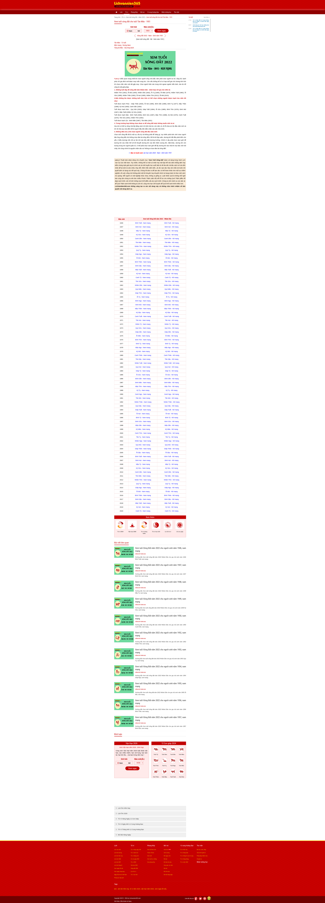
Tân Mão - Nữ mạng (171, 242)
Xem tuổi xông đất (131, 17)
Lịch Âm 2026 (122, 813)
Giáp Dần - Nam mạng (143, 332)
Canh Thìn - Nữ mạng (171, 433)
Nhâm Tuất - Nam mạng (143, 363)
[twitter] (201, 900)
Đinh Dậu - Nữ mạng (172, 266)
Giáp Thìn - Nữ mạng (171, 293)
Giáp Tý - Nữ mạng (171, 371)
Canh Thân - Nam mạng (143, 355)
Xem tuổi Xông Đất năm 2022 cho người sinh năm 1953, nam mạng (160, 651)
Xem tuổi (149, 855)
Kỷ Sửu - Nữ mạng (171, 235)
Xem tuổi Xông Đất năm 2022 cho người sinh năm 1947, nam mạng (160, 566)
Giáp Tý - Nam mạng (143, 371)
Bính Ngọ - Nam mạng (142, 301)
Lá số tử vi (133, 871)
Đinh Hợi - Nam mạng (143, 227)
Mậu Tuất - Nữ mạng (172, 270)
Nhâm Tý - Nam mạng (142, 324)
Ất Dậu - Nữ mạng (171, 452)
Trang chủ (117, 17)
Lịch (121, 12)
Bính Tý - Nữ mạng (171, 417)
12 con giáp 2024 (135, 859)
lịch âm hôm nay (123, 889)
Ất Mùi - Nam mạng (142, 258)
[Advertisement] (180, 4)
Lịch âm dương (118, 852)
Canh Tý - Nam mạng (143, 277)
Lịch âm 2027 (117, 862)
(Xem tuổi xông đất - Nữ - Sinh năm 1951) (150, 39)
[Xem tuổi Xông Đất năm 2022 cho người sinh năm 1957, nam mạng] (124, 726)
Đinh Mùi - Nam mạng (143, 305)
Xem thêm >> (207, 17)
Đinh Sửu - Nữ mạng (172, 421)
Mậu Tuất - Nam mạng (142, 270)
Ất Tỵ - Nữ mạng (171, 297)
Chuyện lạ (199, 859)
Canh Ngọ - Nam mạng (143, 394)
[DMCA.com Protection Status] (209, 900)
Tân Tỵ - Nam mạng (143, 437)
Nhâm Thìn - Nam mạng (143, 246)
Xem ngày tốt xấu (118, 868)
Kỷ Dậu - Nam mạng (143, 312)
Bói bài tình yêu (167, 862)
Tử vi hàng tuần (184, 852)
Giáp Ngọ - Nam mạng (143, 254)
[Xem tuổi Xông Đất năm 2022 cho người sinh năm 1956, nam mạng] (124, 709)
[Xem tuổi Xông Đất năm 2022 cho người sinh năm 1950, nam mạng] (124, 625)
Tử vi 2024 (133, 862)
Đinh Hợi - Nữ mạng (171, 227)
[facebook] (196, 900)
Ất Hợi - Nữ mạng (172, 414)
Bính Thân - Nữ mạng (171, 262)
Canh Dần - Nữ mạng (171, 238)
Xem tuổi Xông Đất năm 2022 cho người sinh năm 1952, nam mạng (160, 634)
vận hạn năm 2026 (147, 889)
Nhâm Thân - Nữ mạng (171, 402)
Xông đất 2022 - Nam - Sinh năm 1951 (150, 36)
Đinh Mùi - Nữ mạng (171, 305)
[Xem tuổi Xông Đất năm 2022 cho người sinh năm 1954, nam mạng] (124, 676)
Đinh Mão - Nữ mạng (171, 382)
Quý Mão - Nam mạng (142, 289)
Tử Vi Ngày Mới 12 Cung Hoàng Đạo (130, 824)
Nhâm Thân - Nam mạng (143, 402)
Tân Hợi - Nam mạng (143, 320)
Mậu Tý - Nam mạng (143, 231)
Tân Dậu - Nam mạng (143, 359)
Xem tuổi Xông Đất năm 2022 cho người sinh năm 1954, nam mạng (160, 668)
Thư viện (176, 12)
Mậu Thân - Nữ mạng (171, 308)
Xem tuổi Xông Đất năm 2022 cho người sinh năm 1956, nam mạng (160, 701)
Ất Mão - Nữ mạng (171, 336)
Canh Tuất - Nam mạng (143, 316)
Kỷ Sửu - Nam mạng (143, 235)
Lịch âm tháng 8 (118, 865)
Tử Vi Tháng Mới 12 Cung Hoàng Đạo (131, 829)
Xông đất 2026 (134, 868)
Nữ (139, 31)
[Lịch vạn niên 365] (127, 5)
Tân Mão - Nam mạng (143, 242)
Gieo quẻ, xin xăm (168, 865)
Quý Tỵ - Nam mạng (143, 250)
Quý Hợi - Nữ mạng (171, 367)
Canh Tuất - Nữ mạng (171, 316)
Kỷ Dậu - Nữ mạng (171, 312)
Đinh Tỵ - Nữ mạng (171, 343)
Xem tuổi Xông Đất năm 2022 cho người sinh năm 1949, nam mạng (160, 600)
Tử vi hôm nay (183, 849)
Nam (130, 31)
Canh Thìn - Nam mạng (143, 433)
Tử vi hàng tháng (184, 859)
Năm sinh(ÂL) (148, 27)
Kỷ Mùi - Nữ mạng (171, 351)
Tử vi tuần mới (134, 852)
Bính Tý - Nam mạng (143, 417)
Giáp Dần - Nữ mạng (172, 332)
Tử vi (126, 12)
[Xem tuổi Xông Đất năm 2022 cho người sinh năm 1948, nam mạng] (124, 591)
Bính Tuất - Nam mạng (143, 223)
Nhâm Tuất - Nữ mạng (171, 363)
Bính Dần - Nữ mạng (172, 379)
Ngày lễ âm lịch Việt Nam (120, 874)
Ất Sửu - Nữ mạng (171, 375)
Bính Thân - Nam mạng (143, 262)
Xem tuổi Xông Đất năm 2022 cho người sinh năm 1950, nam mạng (160, 617)
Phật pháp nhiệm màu (202, 855)
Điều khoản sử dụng (126, 901)
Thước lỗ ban (150, 852)
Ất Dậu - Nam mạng (143, 452)
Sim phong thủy (151, 862)
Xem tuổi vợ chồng (152, 859)
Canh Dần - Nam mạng (143, 238)
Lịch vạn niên (117, 849)
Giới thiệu (117, 901)
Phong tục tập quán (119, 877)
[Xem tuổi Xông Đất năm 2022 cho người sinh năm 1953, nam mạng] (124, 659)
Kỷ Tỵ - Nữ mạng (171, 390)
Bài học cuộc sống (201, 849)
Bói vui (142, 12)
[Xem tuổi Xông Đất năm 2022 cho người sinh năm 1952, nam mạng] (124, 642)
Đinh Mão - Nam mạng (143, 382)
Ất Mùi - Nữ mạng (172, 258)
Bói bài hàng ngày (168, 874)
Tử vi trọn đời (134, 874)
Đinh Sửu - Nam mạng (143, 421)
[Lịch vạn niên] (116, 12)
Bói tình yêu (167, 871)
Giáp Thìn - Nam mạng (143, 293)
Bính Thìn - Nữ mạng (171, 340)
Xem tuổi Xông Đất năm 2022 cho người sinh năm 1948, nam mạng (160, 583)
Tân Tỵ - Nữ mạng (171, 437)
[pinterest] (205, 900)
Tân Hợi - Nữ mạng (171, 320)
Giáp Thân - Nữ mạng (171, 449)
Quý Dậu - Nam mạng (143, 406)
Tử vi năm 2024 (184, 862)
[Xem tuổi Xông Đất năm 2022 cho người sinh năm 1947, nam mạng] (124, 574)
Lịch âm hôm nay (118, 855)
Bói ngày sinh (167, 855)
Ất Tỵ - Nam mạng (143, 297)
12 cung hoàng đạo (153, 12)
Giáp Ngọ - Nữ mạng (172, 254)
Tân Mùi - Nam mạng (143, 398)
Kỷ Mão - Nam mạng (143, 429)
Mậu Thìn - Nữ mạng (172, 386)
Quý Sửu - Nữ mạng (171, 328)
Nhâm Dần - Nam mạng (143, 285)
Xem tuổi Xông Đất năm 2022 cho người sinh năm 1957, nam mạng (160, 718)
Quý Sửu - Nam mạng (143, 328)
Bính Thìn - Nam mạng (143, 340)
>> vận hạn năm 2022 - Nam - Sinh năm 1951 (150, 153)
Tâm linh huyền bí (201, 852)
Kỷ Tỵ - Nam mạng (143, 390)
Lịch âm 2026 (117, 859)
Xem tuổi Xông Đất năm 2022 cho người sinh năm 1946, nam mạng (160, 549)
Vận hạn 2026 (134, 865)
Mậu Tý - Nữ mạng (171, 231)
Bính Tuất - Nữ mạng (171, 223)
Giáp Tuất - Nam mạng (143, 410)
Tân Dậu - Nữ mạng (171, 359)
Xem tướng (166, 852)
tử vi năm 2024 (135, 889)
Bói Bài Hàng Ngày (124, 835)
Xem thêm (150, 517)
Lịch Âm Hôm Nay (124, 808)
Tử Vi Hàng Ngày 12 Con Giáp (128, 819)
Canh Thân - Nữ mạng (171, 355)
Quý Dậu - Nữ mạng (171, 406)
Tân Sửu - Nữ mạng (171, 281)
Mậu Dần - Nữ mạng (171, 425)
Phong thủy (134, 12)
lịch (115, 889)
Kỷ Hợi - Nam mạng (143, 273)
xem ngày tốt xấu (160, 889)
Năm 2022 (142, 17)
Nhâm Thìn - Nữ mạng (171, 246)
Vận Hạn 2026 (131, 743)
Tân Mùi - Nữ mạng (171, 398)
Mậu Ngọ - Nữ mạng (171, 347)
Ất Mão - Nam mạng (143, 336)
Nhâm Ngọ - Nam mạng (143, 441)
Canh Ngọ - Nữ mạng (171, 394)
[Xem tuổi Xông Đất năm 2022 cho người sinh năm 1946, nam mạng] (124, 557)
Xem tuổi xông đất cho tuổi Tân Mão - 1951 (159, 17)
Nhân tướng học (166, 12)
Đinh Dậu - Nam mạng (142, 266)
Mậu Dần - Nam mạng (142, 425)
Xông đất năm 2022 (140, 554)
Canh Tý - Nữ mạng (171, 277)
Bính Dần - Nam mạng (142, 379)
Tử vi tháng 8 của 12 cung (186, 855)
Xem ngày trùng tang (119, 871)
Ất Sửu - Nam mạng (143, 375)
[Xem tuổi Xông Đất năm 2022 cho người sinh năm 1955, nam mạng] (124, 692)
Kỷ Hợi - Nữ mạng (171, 273)
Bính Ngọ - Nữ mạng (172, 301)
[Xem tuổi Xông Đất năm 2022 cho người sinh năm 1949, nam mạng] (124, 608)
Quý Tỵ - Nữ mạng (171, 250)
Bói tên (165, 868)
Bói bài (165, 859)
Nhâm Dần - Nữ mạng (171, 285)
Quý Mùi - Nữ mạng (171, 445)
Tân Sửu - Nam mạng (143, 281)
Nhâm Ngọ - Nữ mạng (171, 441)
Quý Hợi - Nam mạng (143, 367)
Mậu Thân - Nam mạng (143, 308)
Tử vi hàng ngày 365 (136, 849)
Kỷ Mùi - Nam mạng (143, 351)
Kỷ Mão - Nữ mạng (171, 429)
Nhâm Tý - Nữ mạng (171, 324)
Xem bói (166, 849)
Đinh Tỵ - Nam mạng (143, 343)
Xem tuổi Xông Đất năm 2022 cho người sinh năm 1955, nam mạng (160, 685)
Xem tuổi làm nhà (151, 849)
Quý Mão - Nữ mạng (171, 289)
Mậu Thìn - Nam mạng (143, 386)
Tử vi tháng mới (135, 855)
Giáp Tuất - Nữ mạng (171, 410)
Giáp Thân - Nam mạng (143, 449)
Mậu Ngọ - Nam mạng (142, 347)
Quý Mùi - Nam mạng (143, 445)
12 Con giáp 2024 (168, 743)
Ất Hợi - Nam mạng (142, 414)
